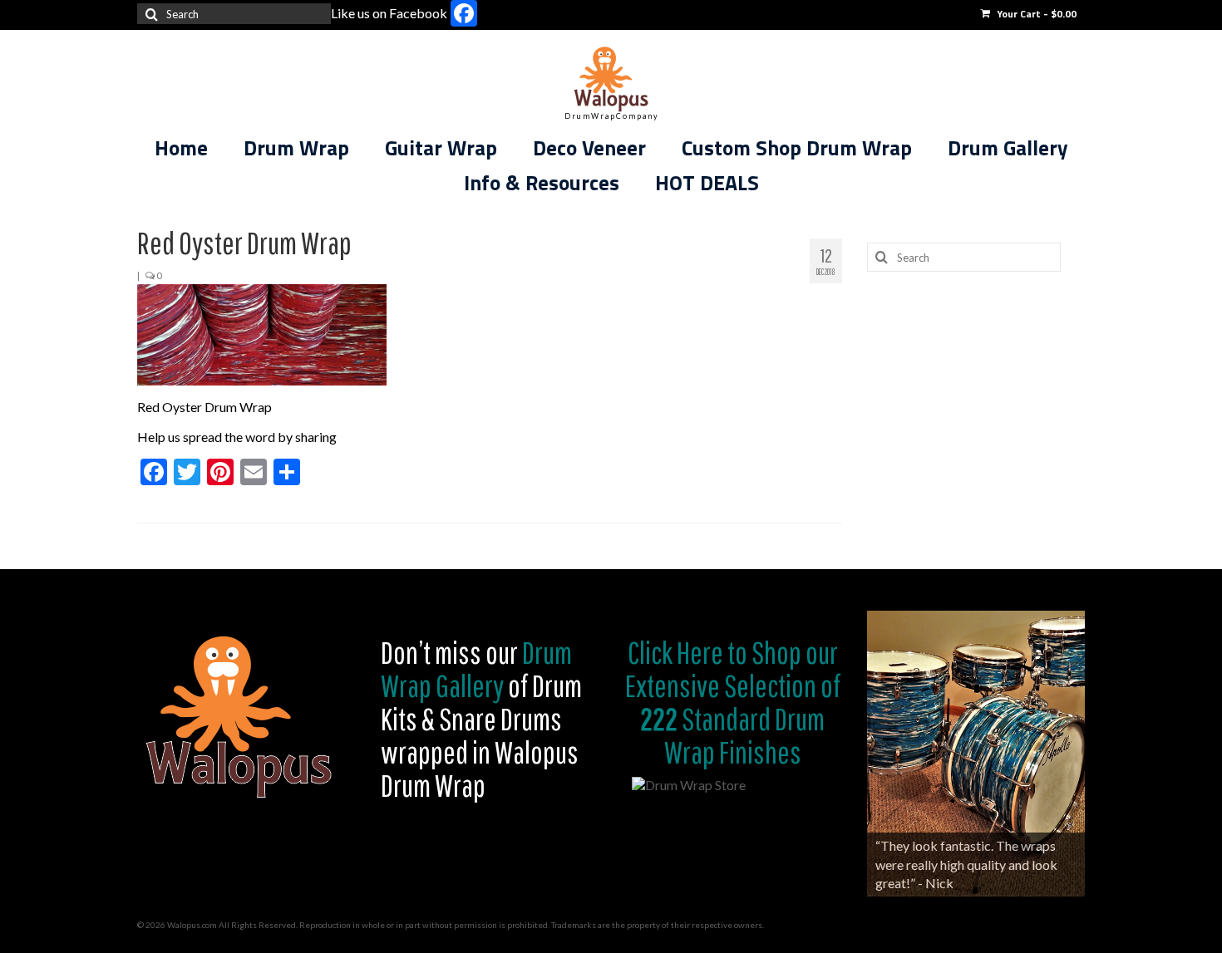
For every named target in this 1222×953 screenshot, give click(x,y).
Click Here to (687, 652)
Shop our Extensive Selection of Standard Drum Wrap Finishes (732, 702)
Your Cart (1035, 14)
